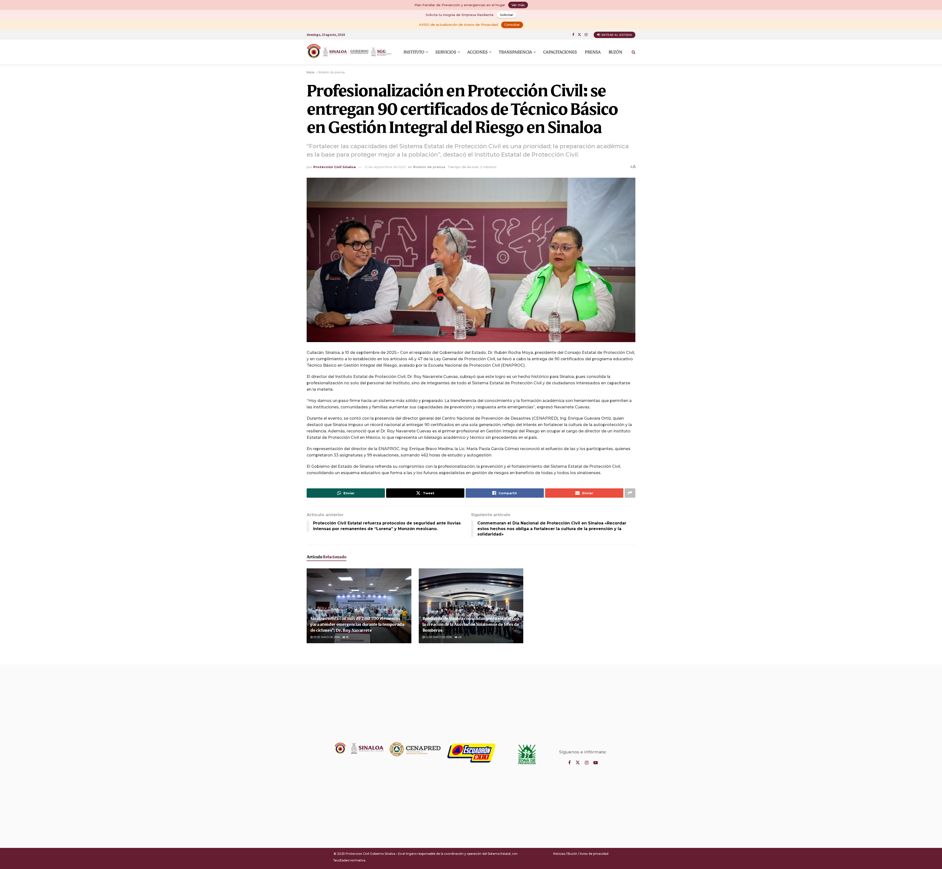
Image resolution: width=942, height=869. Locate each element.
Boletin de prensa (331, 72)
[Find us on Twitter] (579, 35)
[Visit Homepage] (350, 51)
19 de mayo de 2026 (326, 637)
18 (346, 637)
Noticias (559, 854)
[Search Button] (633, 52)
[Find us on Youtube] (595, 763)
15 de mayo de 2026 (438, 637)
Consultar (512, 25)
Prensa (593, 51)
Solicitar (506, 15)
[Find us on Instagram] (586, 35)
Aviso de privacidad (594, 854)
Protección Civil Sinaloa (334, 167)
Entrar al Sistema (616, 35)
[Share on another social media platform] (630, 493)
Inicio (310, 72)
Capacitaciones (560, 51)
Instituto (414, 51)
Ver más (518, 5)
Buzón (615, 51)
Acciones (477, 51)
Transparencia (515, 51)
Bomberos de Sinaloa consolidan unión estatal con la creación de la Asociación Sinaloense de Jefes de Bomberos (470, 624)
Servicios (445, 51)
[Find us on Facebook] (573, 35)
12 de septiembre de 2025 (385, 167)
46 (459, 637)
